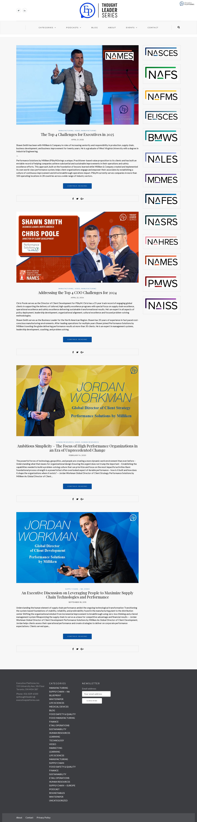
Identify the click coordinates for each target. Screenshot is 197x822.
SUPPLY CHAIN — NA (74, 589)
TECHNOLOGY (56, 740)
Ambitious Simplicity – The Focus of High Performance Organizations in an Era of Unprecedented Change (77, 448)
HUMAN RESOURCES (65, 442)
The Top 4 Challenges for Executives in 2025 (77, 134)
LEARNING (54, 736)
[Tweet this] (77, 199)
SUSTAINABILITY (57, 729)
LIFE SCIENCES (56, 703)
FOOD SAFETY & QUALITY (62, 714)
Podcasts (72, 27)
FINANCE (54, 721)
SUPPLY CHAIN (56, 763)
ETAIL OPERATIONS (59, 725)
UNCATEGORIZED (58, 800)
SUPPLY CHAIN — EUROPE (62, 785)
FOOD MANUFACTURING (62, 718)
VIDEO (77, 131)
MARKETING (55, 748)
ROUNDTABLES (57, 793)
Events (130, 27)
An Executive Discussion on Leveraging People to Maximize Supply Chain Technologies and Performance (77, 594)
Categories (46, 27)
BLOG (52, 710)
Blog (94, 27)
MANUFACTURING (66, 131)
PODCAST (54, 789)
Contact (153, 27)
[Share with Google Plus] (82, 199)
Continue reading (77, 186)
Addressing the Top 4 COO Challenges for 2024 (77, 292)
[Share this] (73, 199)
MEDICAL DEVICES (59, 706)
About (112, 27)
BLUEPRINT (55, 695)
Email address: (89, 688)
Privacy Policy (43, 817)
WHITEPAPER (56, 699)
